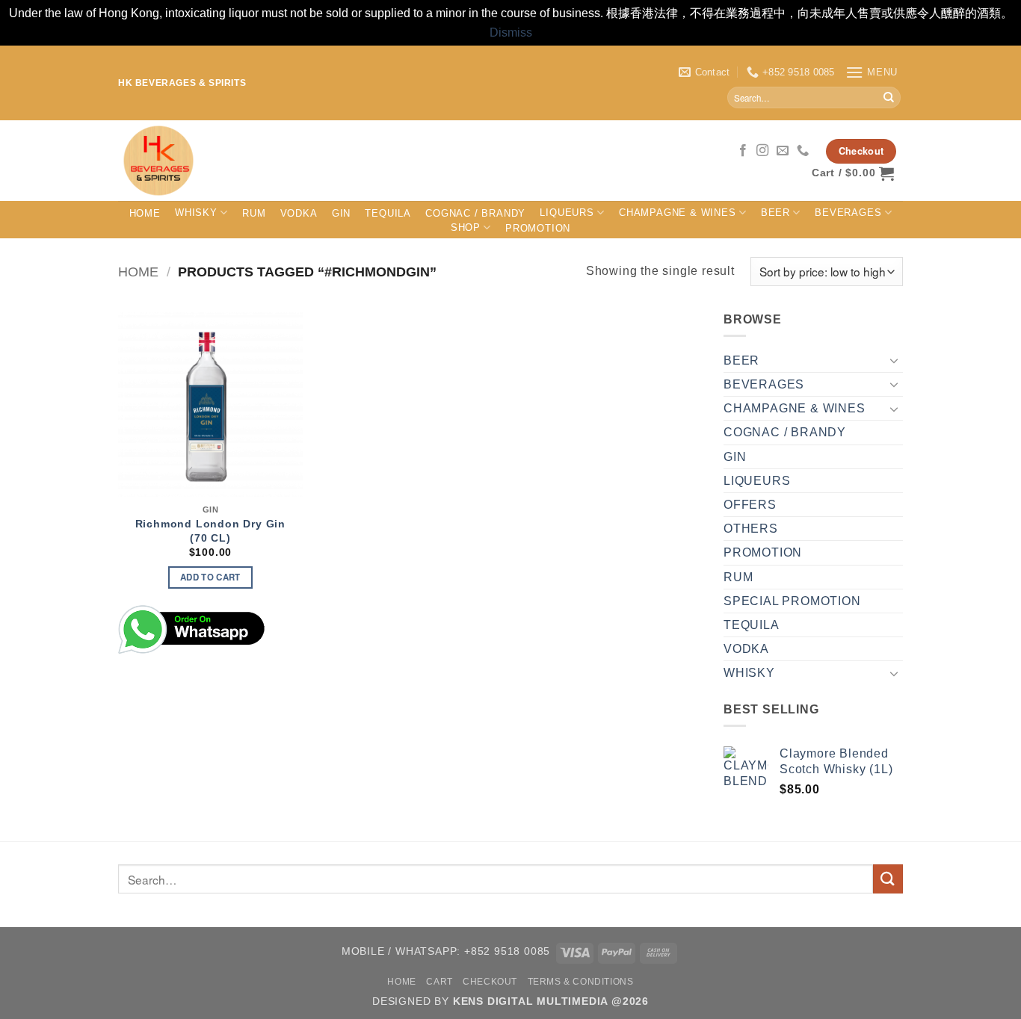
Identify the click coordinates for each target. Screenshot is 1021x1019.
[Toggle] (894, 360)
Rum (253, 213)
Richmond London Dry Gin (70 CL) (210, 531)
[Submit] (888, 98)
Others (751, 528)
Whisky (196, 212)
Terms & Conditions (581, 981)
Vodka (299, 213)
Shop (466, 227)
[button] (871, 72)
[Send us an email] (783, 151)
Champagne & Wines (677, 212)
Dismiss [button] (511, 32)
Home (145, 213)
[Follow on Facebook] (743, 151)
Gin (341, 213)
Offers (750, 504)
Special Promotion (792, 601)
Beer (775, 212)
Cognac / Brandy (475, 213)
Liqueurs (566, 212)
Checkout (490, 981)
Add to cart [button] (210, 577)
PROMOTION (537, 228)
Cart (439, 981)
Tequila (388, 213)
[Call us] (803, 151)
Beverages (848, 212)
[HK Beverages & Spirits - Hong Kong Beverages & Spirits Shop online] (367, 160)
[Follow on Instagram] (762, 151)
